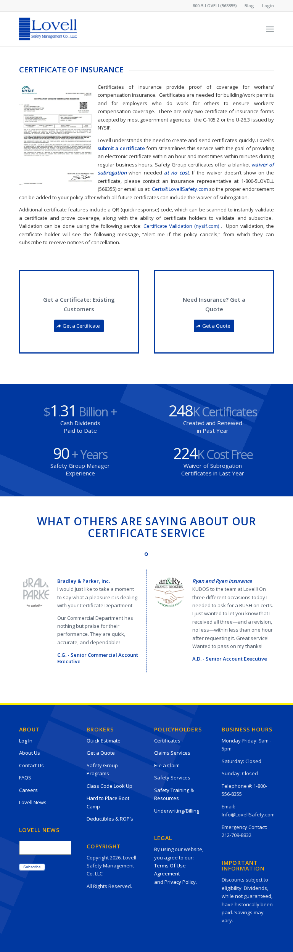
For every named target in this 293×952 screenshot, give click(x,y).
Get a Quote (101, 752)
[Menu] (270, 29)
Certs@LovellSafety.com (180, 189)
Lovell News (33, 802)
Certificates (167, 740)
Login (268, 5)
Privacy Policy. (180, 881)
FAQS (25, 777)
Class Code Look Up (109, 785)
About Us (29, 752)
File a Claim (167, 765)
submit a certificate (121, 148)
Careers (28, 790)
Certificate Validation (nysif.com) (181, 225)
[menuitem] (249, 6)
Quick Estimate (104, 740)
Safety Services (172, 777)
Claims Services (172, 752)
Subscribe (32, 867)
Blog (249, 5)
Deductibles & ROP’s (110, 818)
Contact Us (31, 765)
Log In (25, 740)
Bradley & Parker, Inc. (83, 581)
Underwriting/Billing (176, 810)
